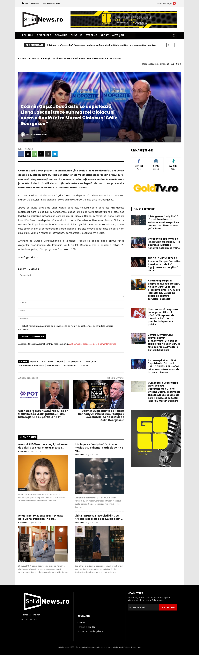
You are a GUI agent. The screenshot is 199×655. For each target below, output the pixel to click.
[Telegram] (55, 154)
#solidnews (47, 361)
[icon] (174, 4)
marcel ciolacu (70, 365)
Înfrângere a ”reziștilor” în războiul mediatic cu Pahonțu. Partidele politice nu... (99, 447)
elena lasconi (53, 365)
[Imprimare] (48, 154)
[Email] (41, 154)
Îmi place (139, 159)
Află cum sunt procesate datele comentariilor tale (92, 344)
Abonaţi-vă (168, 607)
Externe (79, 561)
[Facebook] (21, 154)
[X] (28, 154)
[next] (173, 45)
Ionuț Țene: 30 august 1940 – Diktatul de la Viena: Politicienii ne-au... (41, 517)
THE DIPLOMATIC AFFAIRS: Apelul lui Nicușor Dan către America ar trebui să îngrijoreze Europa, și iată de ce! (164, 264)
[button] (173, 35)
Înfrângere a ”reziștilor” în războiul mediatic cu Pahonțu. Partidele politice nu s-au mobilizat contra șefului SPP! (163, 222)
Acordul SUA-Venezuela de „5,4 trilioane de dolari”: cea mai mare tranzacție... (42, 446)
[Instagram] (26, 619)
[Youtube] (35, 619)
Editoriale (23, 490)
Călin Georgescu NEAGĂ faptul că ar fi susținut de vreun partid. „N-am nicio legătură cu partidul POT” (43, 414)
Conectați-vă (156, 159)
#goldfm (34, 361)
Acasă (21, 58)
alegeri (59, 361)
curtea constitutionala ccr (31, 365)
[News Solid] (23, 134)
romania (84, 365)
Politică (31, 58)
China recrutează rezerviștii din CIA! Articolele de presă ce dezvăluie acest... (99, 517)
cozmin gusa (90, 361)
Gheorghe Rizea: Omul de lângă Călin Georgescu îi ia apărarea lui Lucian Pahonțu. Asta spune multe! (164, 243)
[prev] (168, 45)
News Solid (41, 134)
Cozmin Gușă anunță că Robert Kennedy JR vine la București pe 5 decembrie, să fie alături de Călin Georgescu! (101, 415)
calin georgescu (73, 361)
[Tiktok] (31, 619)
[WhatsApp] (34, 154)
